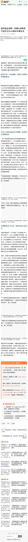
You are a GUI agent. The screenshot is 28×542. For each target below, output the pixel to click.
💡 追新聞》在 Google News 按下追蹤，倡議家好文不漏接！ (14, 408)
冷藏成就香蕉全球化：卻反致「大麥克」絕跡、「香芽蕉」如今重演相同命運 (19, 454)
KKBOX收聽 (6, 395)
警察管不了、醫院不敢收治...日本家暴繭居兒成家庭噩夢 (19, 446)
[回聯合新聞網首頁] (2, 2)
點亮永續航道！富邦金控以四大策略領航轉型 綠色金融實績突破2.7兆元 (19, 463)
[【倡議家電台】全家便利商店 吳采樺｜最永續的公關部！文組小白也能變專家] (6, 492)
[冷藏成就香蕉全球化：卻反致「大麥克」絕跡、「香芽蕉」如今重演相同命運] (6, 455)
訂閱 (20, 536)
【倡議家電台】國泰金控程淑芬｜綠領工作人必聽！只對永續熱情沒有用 (19, 523)
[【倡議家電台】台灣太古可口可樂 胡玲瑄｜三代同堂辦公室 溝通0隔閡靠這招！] (6, 508)
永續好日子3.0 (11, 4)
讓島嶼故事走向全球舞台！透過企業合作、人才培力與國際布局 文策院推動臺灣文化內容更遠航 (19, 483)
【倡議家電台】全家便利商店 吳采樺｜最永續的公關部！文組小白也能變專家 (19, 491)
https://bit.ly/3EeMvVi (12, 386)
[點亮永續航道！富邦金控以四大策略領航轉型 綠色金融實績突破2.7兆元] (6, 464)
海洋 (4, 423)
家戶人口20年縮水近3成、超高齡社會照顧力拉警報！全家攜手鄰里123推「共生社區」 (19, 471)
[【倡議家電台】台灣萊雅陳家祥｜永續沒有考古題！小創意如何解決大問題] (6, 516)
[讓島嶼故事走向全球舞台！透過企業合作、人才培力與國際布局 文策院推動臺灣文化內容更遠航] (6, 484)
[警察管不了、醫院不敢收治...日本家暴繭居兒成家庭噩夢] (6, 447)
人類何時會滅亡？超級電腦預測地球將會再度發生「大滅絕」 (14, 417)
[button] (26, 1)
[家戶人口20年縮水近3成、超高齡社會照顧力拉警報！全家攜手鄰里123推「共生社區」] (6, 472)
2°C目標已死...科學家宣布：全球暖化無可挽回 (14, 412)
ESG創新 (19, 4)
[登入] (24, 1)
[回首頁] (5, 2)
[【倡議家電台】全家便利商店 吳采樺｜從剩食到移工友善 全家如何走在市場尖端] (6, 500)
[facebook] (19, 1)
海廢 (13, 423)
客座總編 (3, 4)
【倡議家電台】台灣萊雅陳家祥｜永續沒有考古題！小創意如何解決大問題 (19, 515)
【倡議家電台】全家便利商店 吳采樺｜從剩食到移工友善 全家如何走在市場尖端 (19, 499)
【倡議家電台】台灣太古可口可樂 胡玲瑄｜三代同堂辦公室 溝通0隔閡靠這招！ (19, 507)
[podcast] (21, 1)
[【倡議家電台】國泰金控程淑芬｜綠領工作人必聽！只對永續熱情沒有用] (6, 524)
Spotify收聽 (19, 392)
